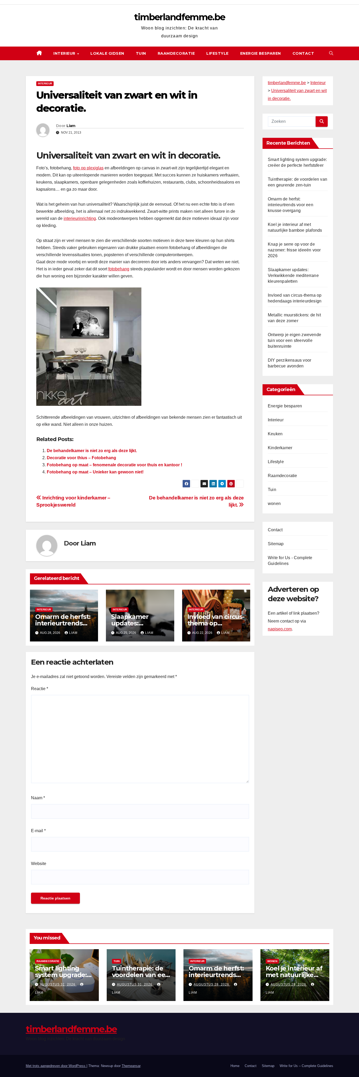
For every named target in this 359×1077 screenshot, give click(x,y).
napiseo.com (280, 629)
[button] (331, 53)
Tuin (141, 53)
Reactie (39, 688)
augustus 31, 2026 (58, 984)
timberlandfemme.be (179, 17)
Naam (38, 798)
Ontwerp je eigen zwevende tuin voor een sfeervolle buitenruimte (294, 340)
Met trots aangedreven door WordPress (56, 1066)
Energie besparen (260, 53)
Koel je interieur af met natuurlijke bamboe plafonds (294, 974)
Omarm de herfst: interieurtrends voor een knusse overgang (290, 205)
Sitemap (276, 544)
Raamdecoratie (176, 53)
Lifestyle (217, 53)
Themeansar (131, 1066)
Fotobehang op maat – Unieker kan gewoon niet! (95, 472)
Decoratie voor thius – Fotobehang (81, 458)
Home (234, 1066)
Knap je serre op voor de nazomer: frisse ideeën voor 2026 (294, 250)
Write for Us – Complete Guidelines (306, 1066)
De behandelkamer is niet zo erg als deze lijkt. (92, 450)
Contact (303, 53)
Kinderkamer (280, 448)
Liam (70, 125)
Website (38, 863)
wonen (274, 503)
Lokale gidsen (107, 53)
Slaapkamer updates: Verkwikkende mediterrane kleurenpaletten (293, 275)
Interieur (64, 53)
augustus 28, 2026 (212, 984)
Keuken (275, 434)
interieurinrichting (80, 218)
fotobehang (118, 269)
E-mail (38, 830)
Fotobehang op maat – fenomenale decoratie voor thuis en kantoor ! (114, 465)
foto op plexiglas (88, 168)
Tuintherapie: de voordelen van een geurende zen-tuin (141, 974)
